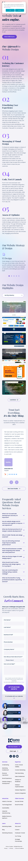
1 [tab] (9, 276)
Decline (19, 10)
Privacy (5, 848)
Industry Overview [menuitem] (7, 801)
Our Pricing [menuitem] (18, 836)
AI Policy (11, 848)
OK (10, 10)
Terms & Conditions (19, 848)
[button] (11, 482)
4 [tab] (16, 276)
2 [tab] (11, 276)
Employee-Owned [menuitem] (20, 833)
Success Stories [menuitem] (19, 801)
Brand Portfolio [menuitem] (19, 804)
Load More (13, 400)
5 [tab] (18, 276)
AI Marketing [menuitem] (5, 765)
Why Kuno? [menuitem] (18, 826)
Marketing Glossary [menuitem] (7, 833)
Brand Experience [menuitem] (7, 778)
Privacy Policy (7, 7)
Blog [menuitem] (3, 829)
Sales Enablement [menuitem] (20, 776)
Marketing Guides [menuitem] (6, 826)
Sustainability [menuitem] (5, 808)
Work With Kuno (9, 37)
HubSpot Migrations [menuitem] (20, 790)
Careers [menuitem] (17, 829)
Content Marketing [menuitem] (20, 770)
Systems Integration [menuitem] (20, 793)
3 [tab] (14, 276)
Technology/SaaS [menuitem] (7, 804)
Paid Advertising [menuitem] (19, 773)
